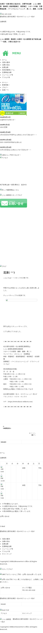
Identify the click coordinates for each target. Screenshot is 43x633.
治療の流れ (6, 541)
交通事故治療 (6, 546)
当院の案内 (6, 539)
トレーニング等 (7, 549)
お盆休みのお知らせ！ (8, 120)
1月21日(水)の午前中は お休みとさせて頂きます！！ (18, 135)
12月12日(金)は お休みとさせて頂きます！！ (15, 150)
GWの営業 (3, 127)
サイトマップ (6, 554)
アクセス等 (6, 551)
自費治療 (5, 544)
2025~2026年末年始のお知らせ (11, 142)
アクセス (4, 613)
